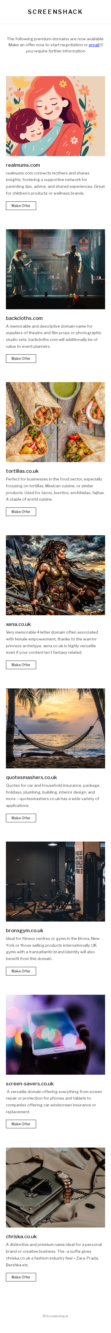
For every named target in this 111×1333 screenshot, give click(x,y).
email (94, 44)
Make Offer (21, 206)
